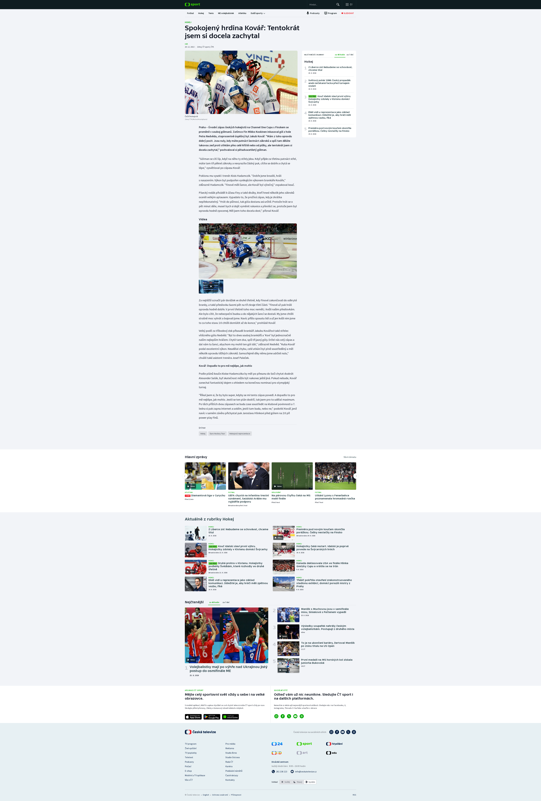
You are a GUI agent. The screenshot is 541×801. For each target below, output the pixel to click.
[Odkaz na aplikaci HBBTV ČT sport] (230, 717)
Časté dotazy (231, 775)
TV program (190, 743)
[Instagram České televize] (331, 732)
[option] (286, 782)
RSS (354, 795)
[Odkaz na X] (289, 716)
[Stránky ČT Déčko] (277, 753)
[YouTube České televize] (342, 732)
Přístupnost (236, 795)
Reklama (229, 748)
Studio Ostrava (232, 757)
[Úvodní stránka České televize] (200, 732)
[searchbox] (321, 4)
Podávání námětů (233, 770)
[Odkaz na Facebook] (282, 716)
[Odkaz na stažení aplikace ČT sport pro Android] (211, 717)
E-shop (188, 770)
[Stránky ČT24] (277, 744)
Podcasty (189, 761)
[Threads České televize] (354, 732)
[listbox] (298, 782)
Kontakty (230, 779)
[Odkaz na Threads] (301, 716)
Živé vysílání (190, 748)
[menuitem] (190, 13)
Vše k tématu (350, 457)
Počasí (188, 766)
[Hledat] (338, 4)
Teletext (189, 757)
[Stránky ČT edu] (331, 753)
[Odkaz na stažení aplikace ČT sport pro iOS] (193, 717)
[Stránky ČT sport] (304, 744)
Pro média (230, 743)
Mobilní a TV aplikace (195, 775)
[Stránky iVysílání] (334, 744)
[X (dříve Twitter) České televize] (348, 732)
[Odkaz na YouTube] (295, 716)
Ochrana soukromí (220, 795)
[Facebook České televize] (337, 732)
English (206, 795)
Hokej (188, 22)
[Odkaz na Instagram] (276, 716)
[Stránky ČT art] (302, 753)
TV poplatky (191, 752)
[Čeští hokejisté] (241, 82)
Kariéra (228, 766)
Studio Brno (231, 752)
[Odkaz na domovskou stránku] (197, 4)
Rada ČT (229, 761)
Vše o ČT (189, 779)
